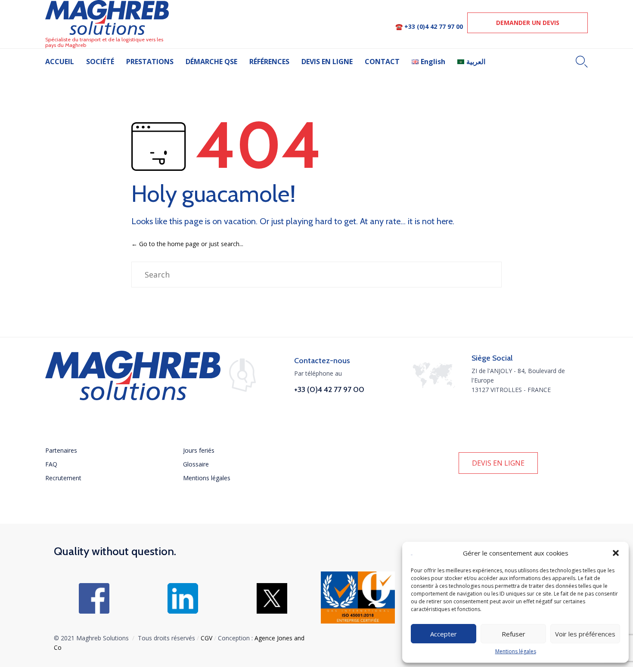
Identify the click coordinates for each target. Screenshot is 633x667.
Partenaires (61, 450)
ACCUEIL (59, 61)
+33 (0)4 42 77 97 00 (329, 389)
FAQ (51, 464)
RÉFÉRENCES (269, 61)
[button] (615, 553)
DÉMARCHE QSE (211, 61)
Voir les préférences (585, 634)
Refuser (513, 634)
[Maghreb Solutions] (107, 17)
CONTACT (382, 61)
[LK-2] (183, 611)
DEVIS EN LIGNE (327, 61)
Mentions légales (515, 651)
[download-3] (272, 611)
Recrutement (63, 478)
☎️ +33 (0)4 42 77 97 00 (429, 27)
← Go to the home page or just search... (187, 244)
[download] (94, 611)
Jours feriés (198, 450)
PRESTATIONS (150, 61)
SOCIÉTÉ (100, 61)
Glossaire (196, 464)
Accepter (443, 634)
